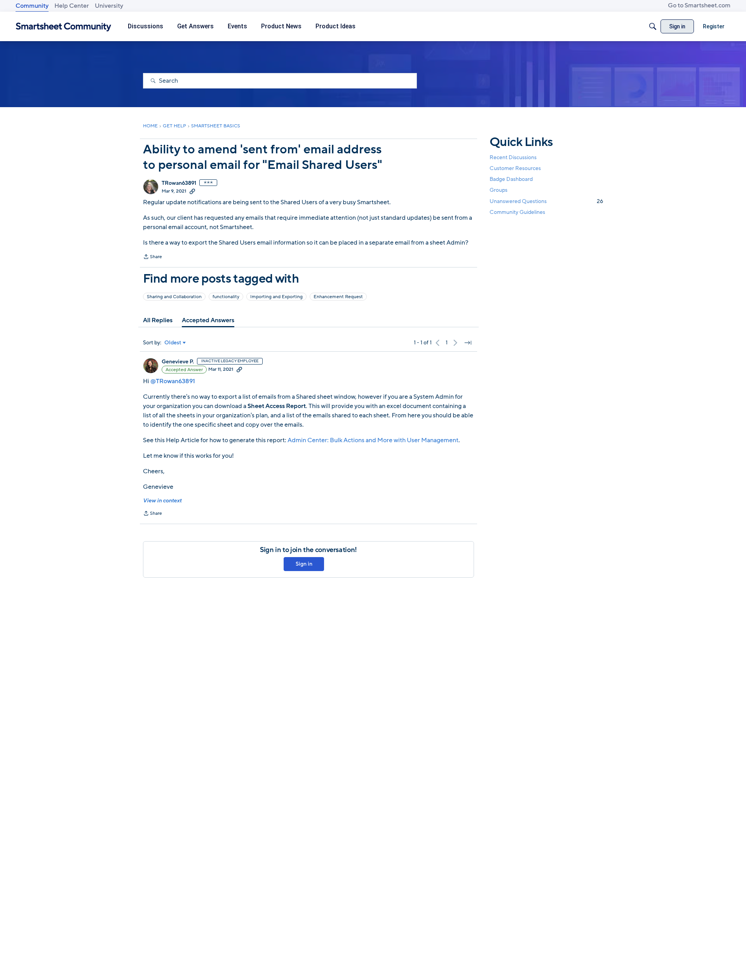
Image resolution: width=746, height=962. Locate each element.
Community (32, 6)
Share (152, 257)
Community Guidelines (517, 212)
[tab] (157, 320)
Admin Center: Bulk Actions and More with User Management (373, 440)
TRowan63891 (179, 183)
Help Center (71, 6)
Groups (498, 190)
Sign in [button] (304, 564)
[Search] (653, 26)
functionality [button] (226, 296)
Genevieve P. (178, 361)
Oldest (172, 343)
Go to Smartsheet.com (699, 5)
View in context (162, 500)
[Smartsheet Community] (64, 26)
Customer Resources (515, 168)
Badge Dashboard (511, 179)
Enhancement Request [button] (338, 296)
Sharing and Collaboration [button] (174, 296)
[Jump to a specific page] (468, 343)
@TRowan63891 (172, 381)
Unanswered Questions (546, 201)
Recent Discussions (513, 157)
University (109, 6)
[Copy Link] (192, 191)
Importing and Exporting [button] (276, 296)
